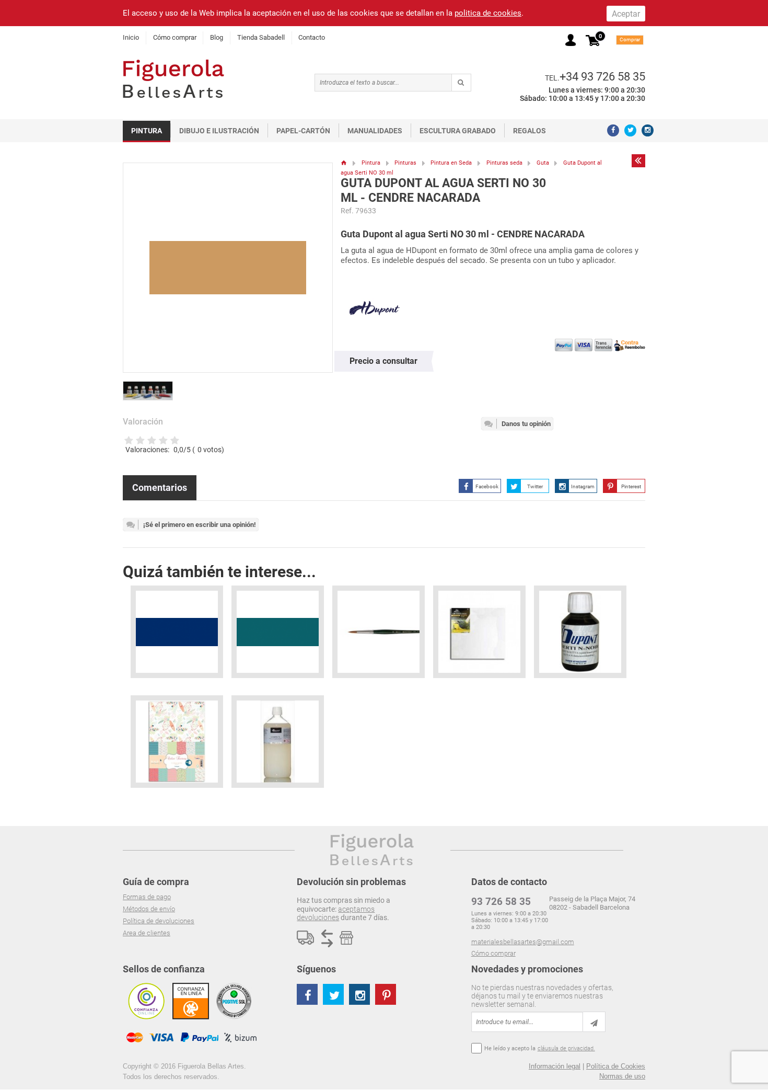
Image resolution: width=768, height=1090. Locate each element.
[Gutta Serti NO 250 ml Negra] (580, 632)
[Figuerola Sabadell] (173, 79)
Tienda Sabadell (261, 37)
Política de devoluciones (158, 921)
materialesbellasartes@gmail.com (522, 942)
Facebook (486, 486)
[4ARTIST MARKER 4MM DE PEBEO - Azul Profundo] (177, 632)
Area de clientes (146, 933)
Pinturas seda (504, 162)
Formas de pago (147, 897)
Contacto (311, 37)
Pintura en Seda (451, 162)
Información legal (554, 1066)
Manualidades (374, 131)
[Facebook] (613, 130)
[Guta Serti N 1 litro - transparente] (278, 742)
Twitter (535, 486)
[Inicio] (344, 162)
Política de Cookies (615, 1066)
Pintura (146, 131)
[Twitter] (630, 130)
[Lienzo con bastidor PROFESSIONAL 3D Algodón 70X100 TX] (479, 632)
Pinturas (405, 162)
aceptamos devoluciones (336, 913)
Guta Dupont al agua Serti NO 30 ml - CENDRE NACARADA (443, 190)
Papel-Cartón (303, 131)
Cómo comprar (174, 37)
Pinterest (631, 486)
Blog (216, 37)
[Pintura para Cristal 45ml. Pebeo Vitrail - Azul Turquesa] (278, 632)
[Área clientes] (570, 40)
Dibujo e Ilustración (219, 131)
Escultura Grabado (458, 131)
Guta (543, 162)
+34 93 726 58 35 (602, 76)
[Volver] (638, 160)
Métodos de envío (149, 909)
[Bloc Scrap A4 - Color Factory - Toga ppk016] (177, 742)
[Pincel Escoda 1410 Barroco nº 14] (379, 632)
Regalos (529, 131)
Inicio (131, 37)
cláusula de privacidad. (566, 1048)
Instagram (583, 486)
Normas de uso (622, 1076)
